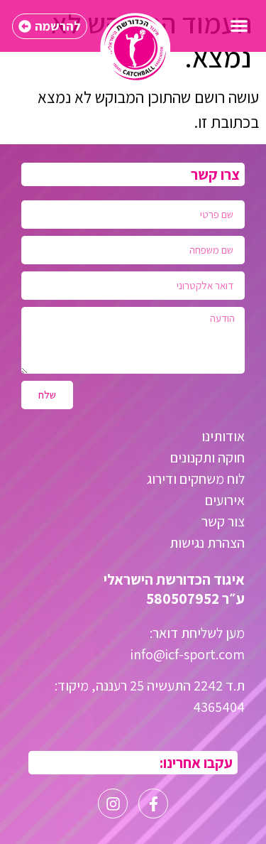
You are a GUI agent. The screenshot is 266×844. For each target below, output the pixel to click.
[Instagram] (113, 803)
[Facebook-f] (153, 803)
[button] (239, 26)
